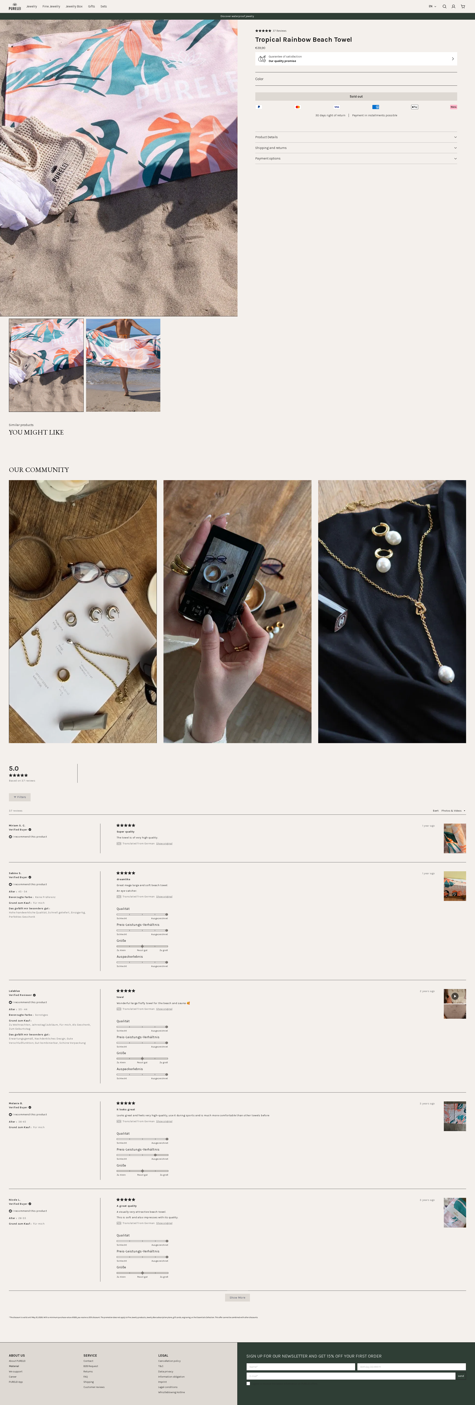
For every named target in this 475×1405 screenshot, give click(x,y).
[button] (270, 31)
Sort (436, 810)
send (461, 1376)
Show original (164, 843)
